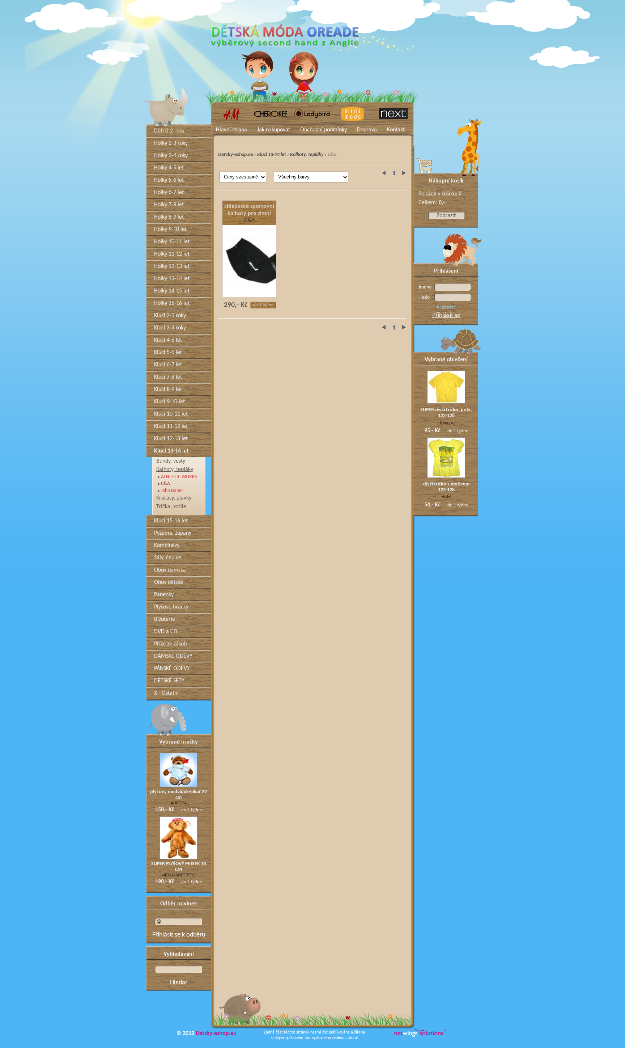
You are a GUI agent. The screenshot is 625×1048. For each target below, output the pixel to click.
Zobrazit (446, 216)
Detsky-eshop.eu (235, 154)
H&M (446, 497)
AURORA (179, 803)
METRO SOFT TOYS (178, 875)
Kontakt (396, 130)
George (446, 423)
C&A (249, 221)
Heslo (424, 297)
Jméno (424, 287)
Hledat (178, 983)
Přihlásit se (446, 315)
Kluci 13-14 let (271, 154)
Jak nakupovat (273, 130)
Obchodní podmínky (323, 130)
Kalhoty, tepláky (307, 154)
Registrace (446, 307)
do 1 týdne (263, 305)
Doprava (367, 130)
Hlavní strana (231, 130)
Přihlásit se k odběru (178, 935)
